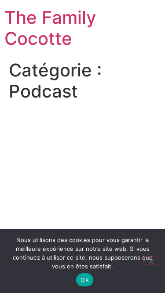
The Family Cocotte (50, 28)
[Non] (150, 260)
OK (85, 279)
